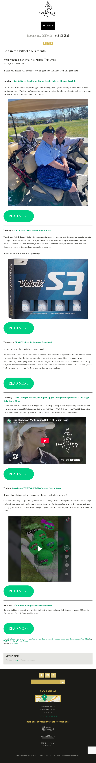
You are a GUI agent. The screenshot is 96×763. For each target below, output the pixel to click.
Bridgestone (13, 639)
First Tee (41, 639)
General (49, 639)
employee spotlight (28, 639)
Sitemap (34, 755)
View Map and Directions (48, 716)
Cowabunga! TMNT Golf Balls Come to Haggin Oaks (36, 488)
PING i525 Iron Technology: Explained (33, 342)
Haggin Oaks (59, 639)
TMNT (6, 641)
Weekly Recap (22, 641)
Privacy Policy (55, 755)
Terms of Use (43, 755)
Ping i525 (84, 639)
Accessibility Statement (71, 755)
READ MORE (19, 216)
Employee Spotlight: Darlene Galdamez (33, 605)
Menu (50, 25)
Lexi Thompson (72, 639)
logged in (18, 660)
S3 (90, 639)
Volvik (12, 641)
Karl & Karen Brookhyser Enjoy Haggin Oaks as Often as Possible (44, 81)
